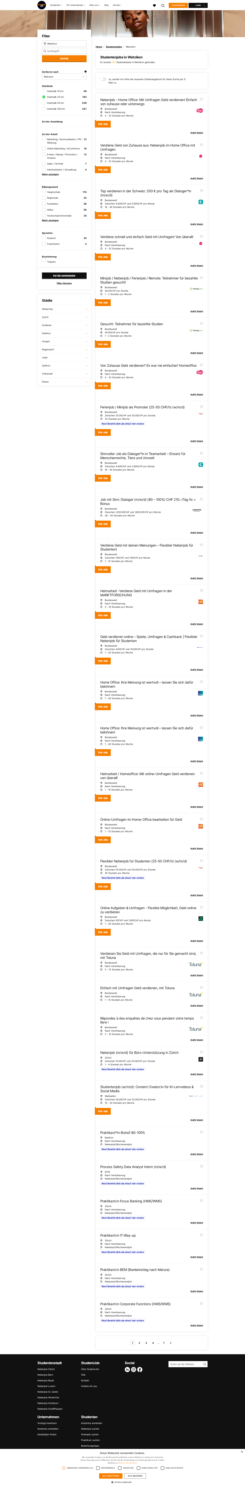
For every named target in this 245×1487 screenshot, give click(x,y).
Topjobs (51, 261)
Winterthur (47, 309)
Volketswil (47, 373)
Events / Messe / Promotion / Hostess (62, 156)
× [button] (242, 1452)
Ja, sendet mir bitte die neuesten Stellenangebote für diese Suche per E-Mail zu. (147, 81)
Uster (45, 357)
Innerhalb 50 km (55, 102)
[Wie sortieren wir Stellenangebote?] (85, 72)
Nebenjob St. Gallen (47, 1391)
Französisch (53, 243)
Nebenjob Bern (45, 1374)
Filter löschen (64, 283)
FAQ (83, 1374)
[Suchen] (163, 5)
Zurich (45, 317)
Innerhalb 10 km (55, 91)
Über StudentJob (90, 1369)
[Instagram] (134, 1369)
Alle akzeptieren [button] (110, 1476)
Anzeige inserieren (47, 1423)
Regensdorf (48, 349)
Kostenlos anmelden (47, 1428)
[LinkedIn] (128, 1369)
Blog (106, 5)
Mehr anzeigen (50, 174)
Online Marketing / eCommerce (63, 148)
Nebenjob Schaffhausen (49, 1408)
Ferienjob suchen (90, 1434)
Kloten (45, 381)
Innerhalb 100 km (56, 108)
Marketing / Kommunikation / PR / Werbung (64, 141)
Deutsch (51, 238)
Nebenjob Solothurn (47, 1403)
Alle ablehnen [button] (135, 1476)
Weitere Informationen (128, 1463)
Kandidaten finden (46, 1434)
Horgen (46, 341)
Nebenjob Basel (45, 1380)
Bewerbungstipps (90, 1445)
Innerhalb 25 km (55, 97)
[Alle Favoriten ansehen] (154, 5)
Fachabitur (52, 203)
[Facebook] (140, 1369)
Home (99, 46)
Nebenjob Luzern (46, 1386)
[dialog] (122, 1468)
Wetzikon (130, 46)
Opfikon (46, 365)
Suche (64, 58)
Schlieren (46, 325)
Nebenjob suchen (90, 1428)
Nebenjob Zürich (46, 1369)
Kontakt (116, 5)
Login (198, 5)
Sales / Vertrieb (55, 163)
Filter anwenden (64, 275)
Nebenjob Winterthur (48, 1397)
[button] (122, 1482)
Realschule (52, 197)
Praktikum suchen (90, 1440)
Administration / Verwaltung (61, 169)
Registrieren (178, 5)
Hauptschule (53, 192)
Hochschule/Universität (59, 215)
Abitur (50, 209)
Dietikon (46, 333)
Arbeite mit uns (89, 1386)
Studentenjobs (114, 46)
